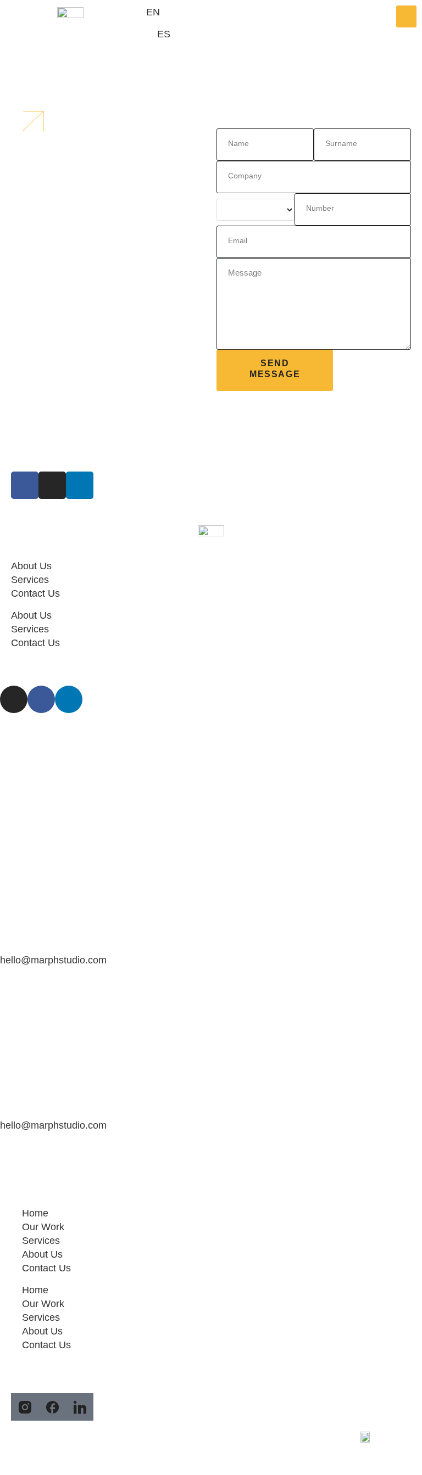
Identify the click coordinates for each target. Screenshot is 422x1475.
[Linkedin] (68, 699)
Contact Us (35, 593)
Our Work (43, 1226)
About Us (31, 565)
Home (35, 1213)
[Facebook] (41, 699)
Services (30, 579)
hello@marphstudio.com (53, 960)
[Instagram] (13, 699)
